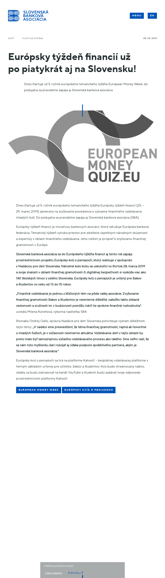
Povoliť (76, 573)
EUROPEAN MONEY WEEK (39, 389)
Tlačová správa (32, 38)
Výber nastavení (53, 573)
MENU (136, 15)
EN (152, 15)
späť (11, 38)
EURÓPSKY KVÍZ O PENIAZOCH (88, 389)
